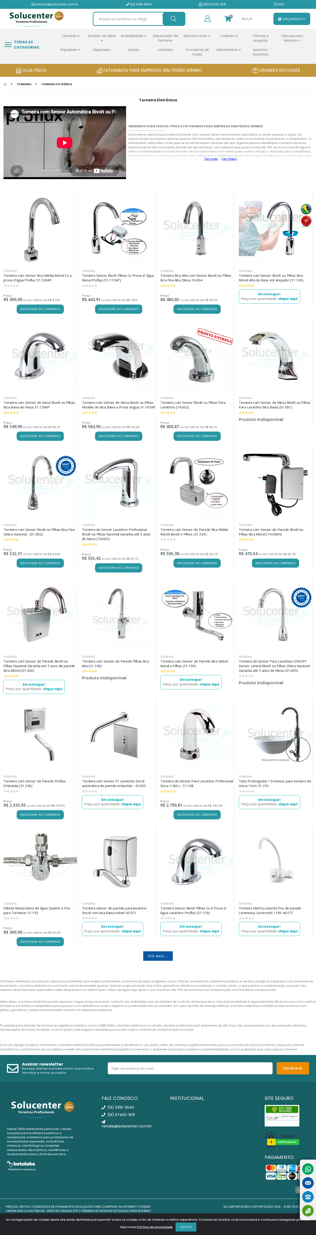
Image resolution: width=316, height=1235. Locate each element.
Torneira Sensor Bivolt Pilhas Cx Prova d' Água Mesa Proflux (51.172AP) (118, 277)
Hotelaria (165, 49)
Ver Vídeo (229, 159)
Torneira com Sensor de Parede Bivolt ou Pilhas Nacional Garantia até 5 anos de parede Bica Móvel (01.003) (39, 666)
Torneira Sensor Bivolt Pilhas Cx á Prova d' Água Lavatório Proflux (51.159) (193, 910)
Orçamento (293, 19)
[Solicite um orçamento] (308, 1210)
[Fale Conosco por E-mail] (308, 1183)
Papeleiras (69, 49)
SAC (280, 4)
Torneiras (69, 36)
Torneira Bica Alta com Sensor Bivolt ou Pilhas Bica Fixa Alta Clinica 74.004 (195, 277)
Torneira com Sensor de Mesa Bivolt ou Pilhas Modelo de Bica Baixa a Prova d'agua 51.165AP (118, 404)
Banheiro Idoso (196, 36)
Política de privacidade (155, 1227)
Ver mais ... (158, 956)
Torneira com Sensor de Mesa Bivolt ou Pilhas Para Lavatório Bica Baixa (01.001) (274, 404)
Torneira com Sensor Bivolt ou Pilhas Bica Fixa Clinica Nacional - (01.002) (39, 531)
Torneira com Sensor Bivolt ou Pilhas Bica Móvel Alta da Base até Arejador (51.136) (271, 277)
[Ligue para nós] (308, 1197)
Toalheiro (228, 36)
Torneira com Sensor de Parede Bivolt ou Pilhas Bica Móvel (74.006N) (271, 531)
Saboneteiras (228, 49)
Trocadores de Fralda (197, 52)
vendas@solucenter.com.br (56, 4)
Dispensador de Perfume (165, 38)
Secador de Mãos (102, 36)
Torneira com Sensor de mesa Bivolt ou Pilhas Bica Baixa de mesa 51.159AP (39, 404)
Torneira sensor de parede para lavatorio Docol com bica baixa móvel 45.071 (114, 910)
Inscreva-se (292, 1068)
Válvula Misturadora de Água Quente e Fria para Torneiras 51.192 (36, 910)
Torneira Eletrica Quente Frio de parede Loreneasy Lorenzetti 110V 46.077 (270, 910)
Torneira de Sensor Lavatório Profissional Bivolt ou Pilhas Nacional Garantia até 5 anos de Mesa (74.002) (116, 534)
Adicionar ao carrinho (40, 309)
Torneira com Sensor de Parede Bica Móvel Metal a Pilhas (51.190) (194, 663)
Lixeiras (133, 49)
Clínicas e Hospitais (260, 38)
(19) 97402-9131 (214, 4)
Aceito (186, 1227)
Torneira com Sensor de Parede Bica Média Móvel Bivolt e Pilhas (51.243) (194, 531)
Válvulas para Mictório (292, 38)
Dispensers (102, 49)
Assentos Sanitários (260, 52)
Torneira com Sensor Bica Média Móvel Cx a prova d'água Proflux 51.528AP (37, 277)
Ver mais (211, 159)
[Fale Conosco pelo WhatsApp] (308, 1169)
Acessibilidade (132, 36)
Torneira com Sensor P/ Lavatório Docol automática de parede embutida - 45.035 (114, 783)
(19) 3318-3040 (140, 4)
